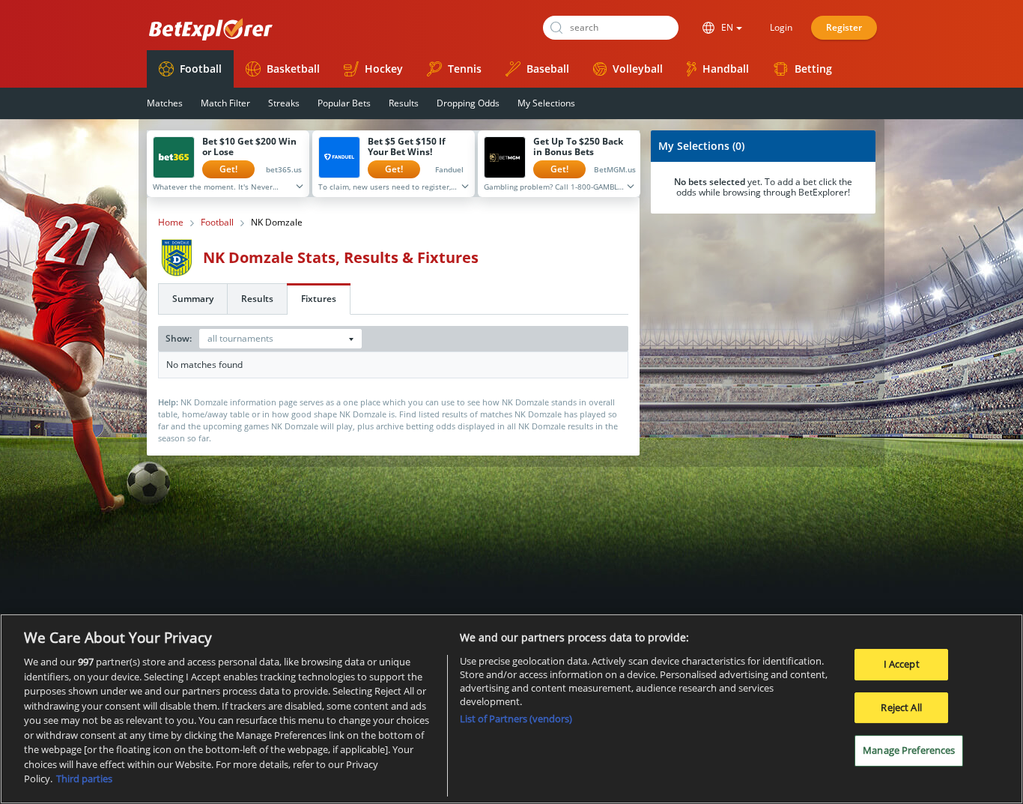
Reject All (901, 707)
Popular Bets (344, 103)
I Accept (902, 664)
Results (404, 103)
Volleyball (638, 68)
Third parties (84, 778)
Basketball (293, 68)
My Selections (546, 103)
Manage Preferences (909, 751)
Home (170, 222)
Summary (192, 298)
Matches (165, 103)
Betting (813, 68)
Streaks (284, 103)
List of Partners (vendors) (516, 718)
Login (781, 27)
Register (844, 27)
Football (201, 68)
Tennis (465, 68)
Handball (725, 68)
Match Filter (225, 103)
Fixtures (318, 298)
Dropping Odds (468, 103)
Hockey (384, 68)
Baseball (547, 68)
